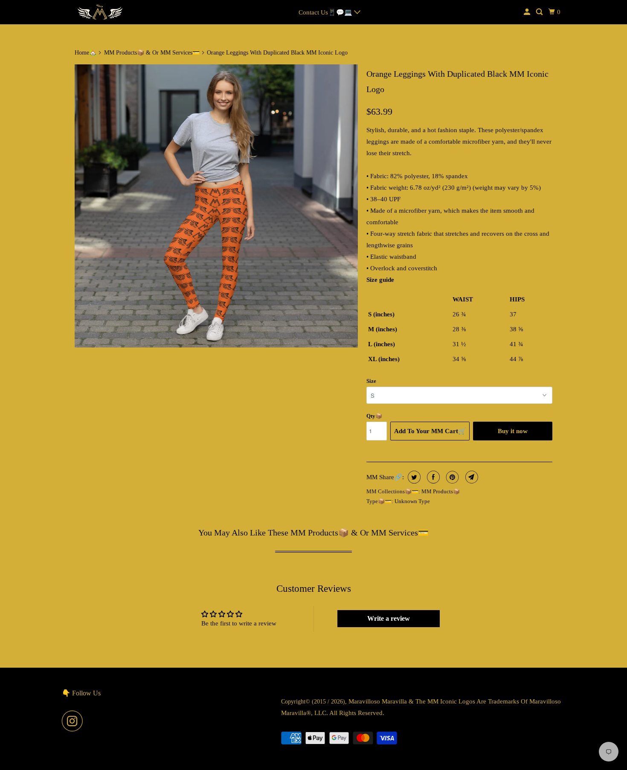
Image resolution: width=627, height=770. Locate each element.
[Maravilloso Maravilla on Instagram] (74, 721)
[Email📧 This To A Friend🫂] (470, 477)
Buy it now (513, 431)
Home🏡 (85, 52)
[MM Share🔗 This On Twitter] (413, 477)
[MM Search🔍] (540, 12)
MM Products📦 (440, 491)
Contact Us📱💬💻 (326, 12)
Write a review (388, 618)
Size (371, 381)
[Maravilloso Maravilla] (100, 12)
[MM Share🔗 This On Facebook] (432, 477)
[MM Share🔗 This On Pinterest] (451, 477)
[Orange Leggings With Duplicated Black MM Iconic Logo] (216, 205)
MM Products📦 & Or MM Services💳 (152, 52)
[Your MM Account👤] (527, 12)
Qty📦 (374, 416)
